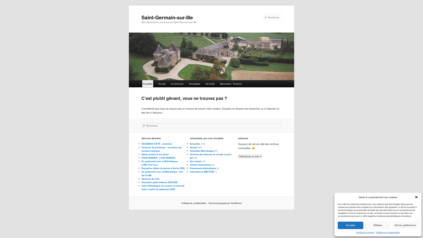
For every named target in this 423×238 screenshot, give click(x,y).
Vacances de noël (150, 178)
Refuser (378, 225)
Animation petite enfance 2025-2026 (159, 182)
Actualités (195, 143)
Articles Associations (201, 164)
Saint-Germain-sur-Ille (167, 17)
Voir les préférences (405, 225)
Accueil (162, 83)
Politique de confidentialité (388, 232)
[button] (416, 197)
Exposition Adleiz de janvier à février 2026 (163, 168)
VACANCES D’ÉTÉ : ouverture (156, 143)
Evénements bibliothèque (203, 168)
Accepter (350, 225)
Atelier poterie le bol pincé (155, 154)
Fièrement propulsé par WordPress (225, 203)
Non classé (195, 161)
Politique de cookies (365, 232)
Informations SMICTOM (202, 171)
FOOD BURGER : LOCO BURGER (158, 157)
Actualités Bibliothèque (202, 150)
